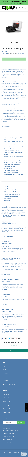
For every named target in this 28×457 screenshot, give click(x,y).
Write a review (14, 350)
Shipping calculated (13, 53)
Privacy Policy (6, 401)
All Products (6, 397)
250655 (11, 442)
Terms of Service (7, 412)
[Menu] (25, 8)
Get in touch (6, 394)
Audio (4, 377)
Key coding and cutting (9, 384)
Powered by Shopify (19, 452)
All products (6, 366)
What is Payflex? (7, 380)
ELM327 (5, 369)
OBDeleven (5, 373)
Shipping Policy (7, 408)
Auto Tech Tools (11, 452)
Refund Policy (6, 405)
